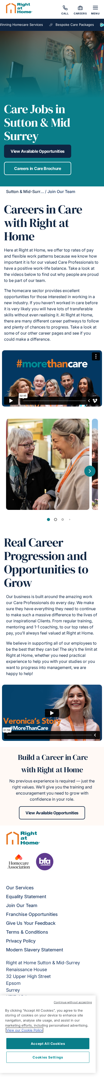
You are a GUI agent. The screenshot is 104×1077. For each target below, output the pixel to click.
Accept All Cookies (48, 1044)
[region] (48, 1034)
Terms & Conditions (27, 932)
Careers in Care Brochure (37, 168)
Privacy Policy (21, 941)
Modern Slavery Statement (34, 949)
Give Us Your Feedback (31, 923)
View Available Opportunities (38, 151)
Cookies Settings (48, 1057)
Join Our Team (21, 905)
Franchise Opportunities (32, 914)
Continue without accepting (73, 1002)
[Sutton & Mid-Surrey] (19, 9)
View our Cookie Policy (24, 1030)
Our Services (20, 887)
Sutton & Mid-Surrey (25, 191)
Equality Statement (26, 896)
